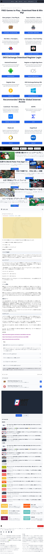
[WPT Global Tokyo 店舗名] (4, 425)
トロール (38, 374)
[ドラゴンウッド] (4, 500)
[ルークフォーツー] (4, 482)
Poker (10, 426)
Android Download (11, 62)
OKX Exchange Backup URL (33, 82)
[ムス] (4, 478)
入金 (16, 1)
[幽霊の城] (4, 474)
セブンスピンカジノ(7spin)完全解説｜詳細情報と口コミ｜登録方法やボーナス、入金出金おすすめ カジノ (32, 549)
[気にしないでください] (4, 467)
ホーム (12, 1)
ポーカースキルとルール (8, 7)
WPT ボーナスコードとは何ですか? (6, 551)
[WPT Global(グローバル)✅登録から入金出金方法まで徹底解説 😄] (4, 429)
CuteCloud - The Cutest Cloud (10, 107)
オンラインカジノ (17, 437)
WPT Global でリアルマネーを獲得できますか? (8, 545)
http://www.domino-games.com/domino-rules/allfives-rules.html (16, 334)
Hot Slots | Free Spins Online (10, 39)
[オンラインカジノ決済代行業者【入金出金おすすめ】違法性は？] (4, 436)
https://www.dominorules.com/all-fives (10, 339)
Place (12, 426)
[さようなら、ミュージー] (4, 496)
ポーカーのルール (10, 471)
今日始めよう (29, 160)
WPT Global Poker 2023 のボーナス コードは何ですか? (9, 548)
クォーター (6, 374)
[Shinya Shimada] (4, 493)
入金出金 (8, 437)
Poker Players (9, 493)
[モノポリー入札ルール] (4, 485)
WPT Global (8, 429)
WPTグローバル (9, 433)
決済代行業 (12, 437)
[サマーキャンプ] (4, 471)
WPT (7, 426)
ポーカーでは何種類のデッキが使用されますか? (8, 546)
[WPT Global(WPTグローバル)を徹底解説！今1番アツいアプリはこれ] (4, 432)
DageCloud (33, 128)
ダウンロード (30, 1)
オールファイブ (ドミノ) (17, 7)
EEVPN (33, 107)
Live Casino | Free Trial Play (33, 39)
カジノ (25, 1)
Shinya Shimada (14, 493)
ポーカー (20, 1)
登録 (16, 429)
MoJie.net (11, 128)
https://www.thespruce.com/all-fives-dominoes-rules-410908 (15, 336)
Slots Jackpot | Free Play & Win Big (10, 17)
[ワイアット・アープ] (4, 489)
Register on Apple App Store (33, 62)
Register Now (10, 82)
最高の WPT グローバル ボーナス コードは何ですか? (9, 549)
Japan (18, 493)
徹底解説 (18, 433)
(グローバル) (13, 429)
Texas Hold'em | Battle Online (33, 17)
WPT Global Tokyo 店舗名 (4, 541)
